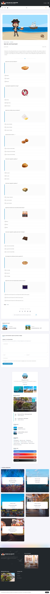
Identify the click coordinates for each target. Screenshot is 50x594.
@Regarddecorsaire (25, 379)
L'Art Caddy (8, 270)
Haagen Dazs (8, 102)
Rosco (7, 224)
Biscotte (7, 81)
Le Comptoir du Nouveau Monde (25, 409)
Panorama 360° (17, 441)
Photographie (16, 440)
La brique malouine (9, 197)
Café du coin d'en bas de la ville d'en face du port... (15, 297)
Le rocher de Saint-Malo (10, 251)
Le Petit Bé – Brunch (37, 505)
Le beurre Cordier (9, 130)
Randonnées (29, 440)
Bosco (7, 221)
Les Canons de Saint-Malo (10, 154)
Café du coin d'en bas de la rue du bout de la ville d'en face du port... (18, 294)
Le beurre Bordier (9, 124)
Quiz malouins (31, 443)
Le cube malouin (9, 200)
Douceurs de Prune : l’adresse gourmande (25, 414)
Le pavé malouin (9, 203)
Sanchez (7, 99)
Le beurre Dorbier (9, 127)
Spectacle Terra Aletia (12, 480)
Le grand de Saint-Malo (10, 248)
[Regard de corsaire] (9, 2)
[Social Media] (2, 7)
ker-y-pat (7, 175)
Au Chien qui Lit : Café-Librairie (23, 418)
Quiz (8, 304)
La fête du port (37, 480)
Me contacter (19, 577)
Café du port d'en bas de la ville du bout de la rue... (15, 300)
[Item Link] (25, 404)
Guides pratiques (24, 441)
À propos (18, 575)
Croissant (7, 178)
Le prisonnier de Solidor (12, 328)
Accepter (47, 592)
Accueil (18, 573)
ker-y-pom (8, 172)
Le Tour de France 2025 (13, 505)
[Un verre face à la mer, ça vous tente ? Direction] (8, 580)
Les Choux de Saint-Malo (10, 148)
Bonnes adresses (17, 443)
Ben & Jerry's (8, 105)
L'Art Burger (8, 276)
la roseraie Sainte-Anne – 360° (36, 328)
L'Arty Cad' (8, 273)
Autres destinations (24, 443)
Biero (7, 227)
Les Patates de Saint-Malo (10, 151)
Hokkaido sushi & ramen (12, 529)
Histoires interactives (17, 444)
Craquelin (7, 78)
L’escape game (20, 427)
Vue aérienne (30, 441)
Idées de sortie (22, 440)
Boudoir (7, 75)
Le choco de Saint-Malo (10, 245)
